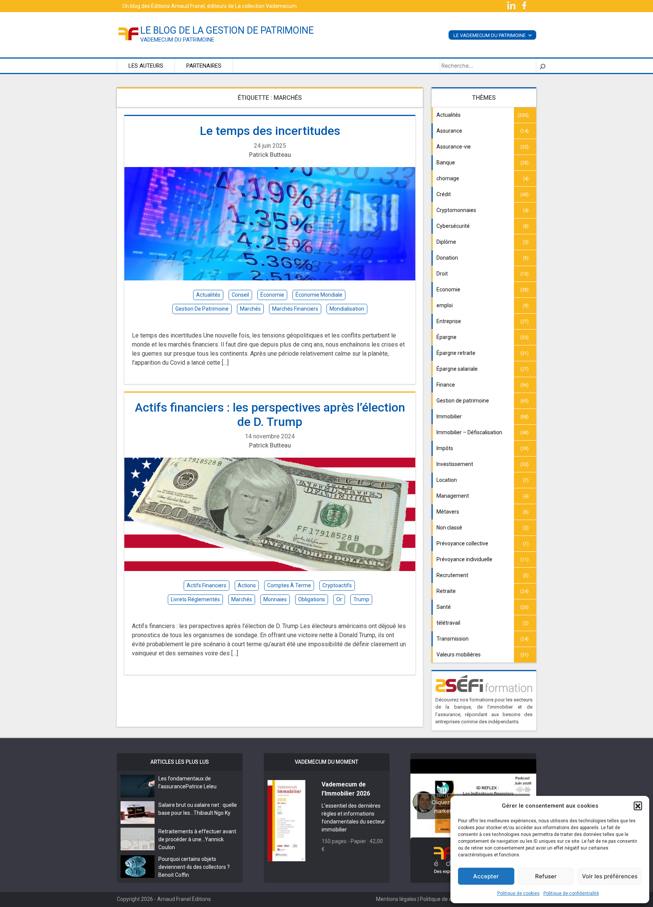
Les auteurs (145, 65)
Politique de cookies (518, 893)
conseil (240, 295)
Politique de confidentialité (571, 893)
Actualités (448, 115)
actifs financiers (206, 585)
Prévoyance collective (462, 543)
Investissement (454, 464)
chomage (447, 178)
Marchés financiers (295, 309)
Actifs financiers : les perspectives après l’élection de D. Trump (270, 414)
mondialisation (347, 309)
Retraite (446, 591)
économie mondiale (319, 295)
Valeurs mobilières (458, 655)
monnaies (275, 599)
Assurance (449, 131)
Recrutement (452, 575)
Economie (448, 289)
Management (452, 496)
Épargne (446, 337)
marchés (250, 309)
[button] (638, 805)
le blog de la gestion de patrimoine (227, 30)
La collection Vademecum (266, 6)
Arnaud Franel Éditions (184, 899)
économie (272, 295)
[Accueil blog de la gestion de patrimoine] (128, 33)
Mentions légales (396, 899)
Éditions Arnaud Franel (178, 6)
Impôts (444, 448)
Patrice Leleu (201, 786)
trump (361, 599)
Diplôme (446, 242)
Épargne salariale (457, 369)
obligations (311, 599)
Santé (443, 607)
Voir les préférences (610, 876)
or (339, 599)
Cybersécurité (453, 226)
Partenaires (203, 65)
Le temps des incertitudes (270, 131)
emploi (444, 305)
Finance (445, 385)
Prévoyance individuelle (464, 559)
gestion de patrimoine (202, 309)
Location (446, 480)
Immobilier (449, 416)
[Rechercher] (542, 65)
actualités (208, 295)
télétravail (448, 623)
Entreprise (448, 321)
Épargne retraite (455, 353)
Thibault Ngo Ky (212, 813)
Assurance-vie (453, 147)
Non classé (449, 528)
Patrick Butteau (270, 154)
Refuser (546, 876)
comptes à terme (289, 585)
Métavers (447, 512)
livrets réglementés (195, 599)
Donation (447, 258)
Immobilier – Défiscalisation (469, 432)
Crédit (443, 194)
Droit (442, 274)
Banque (445, 162)
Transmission (452, 639)
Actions (247, 585)
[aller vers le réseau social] (511, 6)
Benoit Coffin (173, 875)
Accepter (486, 876)
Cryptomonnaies (456, 210)
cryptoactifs (337, 585)
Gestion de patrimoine (462, 401)
